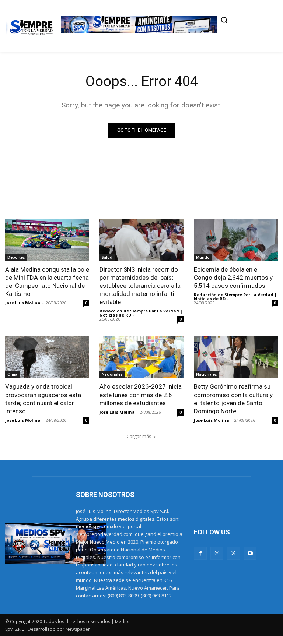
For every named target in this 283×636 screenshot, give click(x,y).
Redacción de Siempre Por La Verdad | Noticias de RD (140, 313)
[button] (224, 20)
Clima (12, 374)
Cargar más (139, 436)
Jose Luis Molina (23, 302)
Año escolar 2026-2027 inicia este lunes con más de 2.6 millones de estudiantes (140, 394)
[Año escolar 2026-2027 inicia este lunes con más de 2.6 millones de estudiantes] (141, 357)
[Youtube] (250, 553)
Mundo (203, 257)
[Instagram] (216, 553)
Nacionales (112, 374)
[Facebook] (200, 553)
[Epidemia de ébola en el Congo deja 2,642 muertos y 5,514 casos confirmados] (236, 240)
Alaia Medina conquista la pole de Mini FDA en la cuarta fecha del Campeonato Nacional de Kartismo (47, 281)
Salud (107, 257)
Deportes (16, 257)
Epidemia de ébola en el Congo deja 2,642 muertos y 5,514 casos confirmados (233, 277)
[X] (233, 553)
